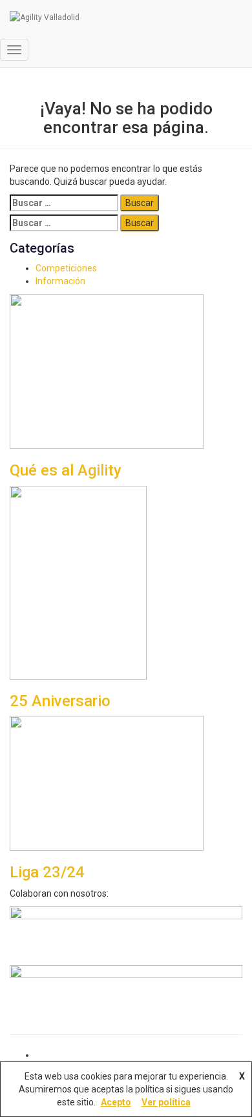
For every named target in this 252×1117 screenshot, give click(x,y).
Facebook (46, 1058)
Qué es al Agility (65, 470)
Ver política (166, 1102)
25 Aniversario (60, 701)
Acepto (116, 1102)
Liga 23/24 (47, 872)
